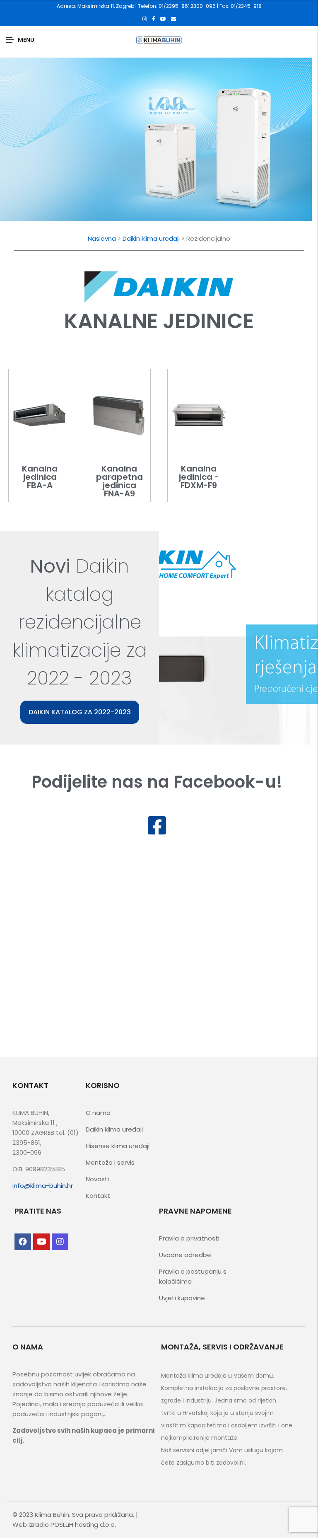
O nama (98, 1112)
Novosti (97, 1179)
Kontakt (98, 1195)
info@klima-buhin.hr (42, 1185)
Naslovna (102, 238)
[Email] (173, 19)
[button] (79, 712)
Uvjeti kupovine (182, 1298)
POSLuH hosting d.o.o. (83, 1524)
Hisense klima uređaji (117, 1145)
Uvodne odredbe (185, 1254)
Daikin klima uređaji (151, 238)
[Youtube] (163, 19)
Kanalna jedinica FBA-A (40, 477)
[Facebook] (153, 19)
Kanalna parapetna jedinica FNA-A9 (119, 481)
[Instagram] (144, 19)
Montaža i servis (110, 1162)
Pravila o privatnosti (189, 1238)
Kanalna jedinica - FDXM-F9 (199, 477)
